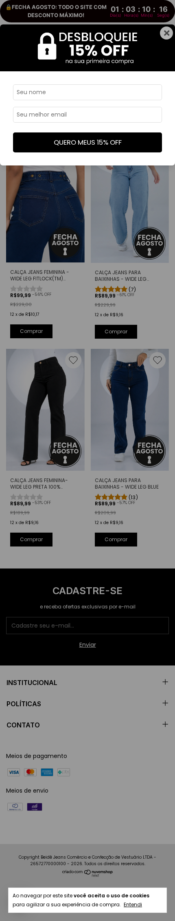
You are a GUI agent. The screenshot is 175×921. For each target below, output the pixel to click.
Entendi (133, 904)
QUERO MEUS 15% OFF (88, 142)
